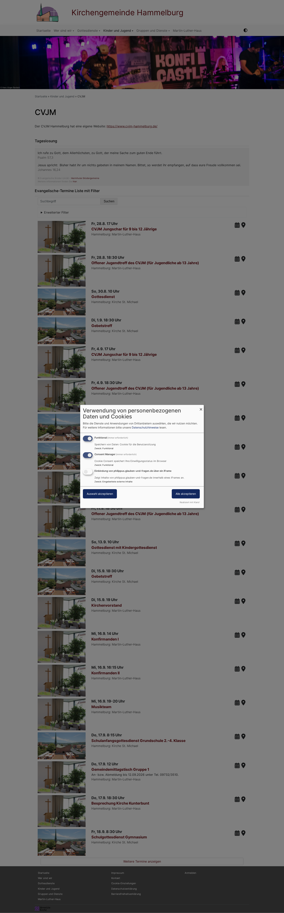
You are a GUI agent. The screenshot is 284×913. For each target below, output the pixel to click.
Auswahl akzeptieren (100, 493)
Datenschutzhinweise (145, 427)
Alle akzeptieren (186, 493)
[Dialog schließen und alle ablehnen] (201, 407)
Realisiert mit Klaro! (190, 502)
